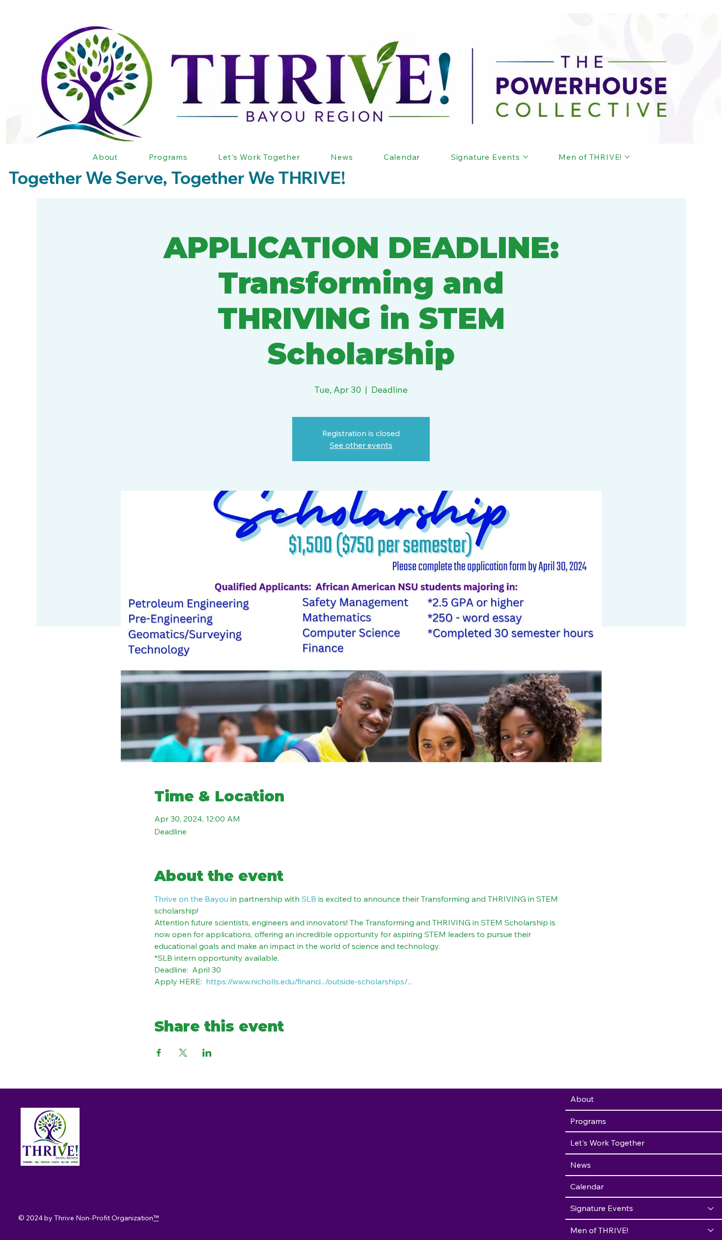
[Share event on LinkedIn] (207, 1053)
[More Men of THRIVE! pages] (627, 156)
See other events (361, 445)
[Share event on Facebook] (159, 1053)
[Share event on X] (183, 1053)
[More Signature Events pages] (525, 156)
